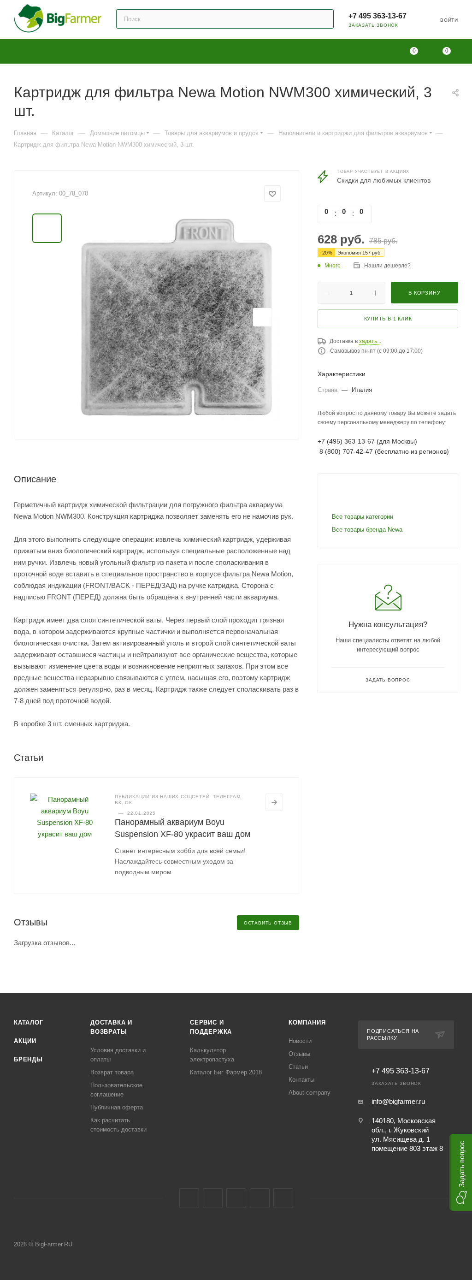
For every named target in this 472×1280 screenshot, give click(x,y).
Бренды (28, 1059)
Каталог (28, 1022)
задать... (370, 341)
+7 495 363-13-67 (377, 16)
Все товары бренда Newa (367, 529)
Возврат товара (112, 1072)
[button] (460, 1172)
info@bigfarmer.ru (398, 1101)
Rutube (260, 1198)
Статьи (298, 1066)
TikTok (283, 1198)
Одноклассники (236, 1198)
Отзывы (299, 1053)
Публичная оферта (116, 1107)
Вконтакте (189, 1198)
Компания (307, 1022)
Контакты (301, 1079)
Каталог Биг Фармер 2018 (226, 1072)
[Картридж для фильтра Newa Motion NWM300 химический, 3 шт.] (177, 317)
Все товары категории (362, 516)
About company (309, 1092)
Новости (300, 1040)
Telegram (213, 1198)
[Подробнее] (274, 802)
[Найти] (322, 19)
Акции (25, 1040)
